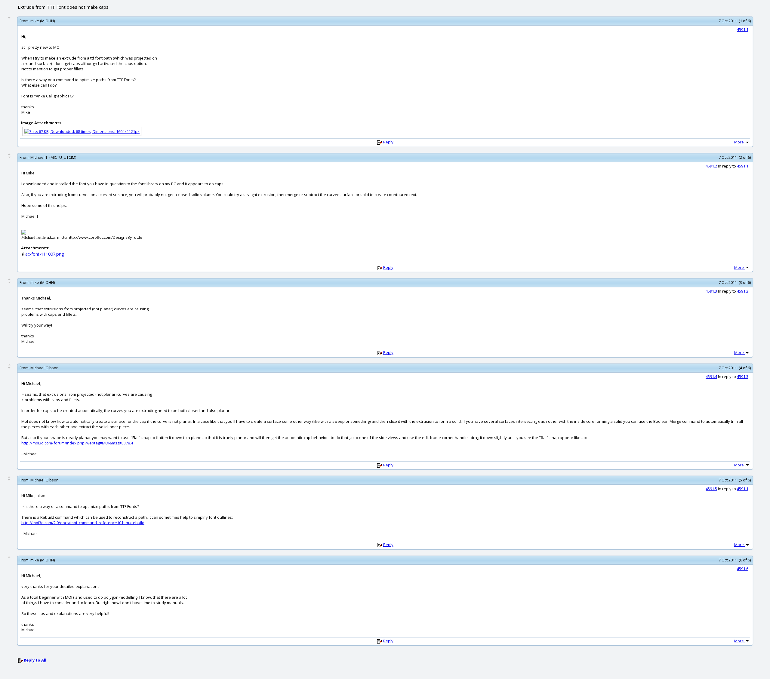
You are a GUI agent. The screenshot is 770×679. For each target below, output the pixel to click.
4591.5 (711, 488)
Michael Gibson (44, 367)
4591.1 (742, 29)
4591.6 (742, 568)
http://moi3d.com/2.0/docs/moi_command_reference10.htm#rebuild (82, 522)
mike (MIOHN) (42, 20)
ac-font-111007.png (44, 254)
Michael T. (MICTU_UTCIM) (53, 157)
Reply (388, 142)
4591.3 (711, 291)
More (739, 142)
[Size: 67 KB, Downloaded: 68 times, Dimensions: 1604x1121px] (82, 131)
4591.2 (711, 166)
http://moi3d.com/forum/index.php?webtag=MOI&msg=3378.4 (77, 443)
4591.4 (711, 376)
